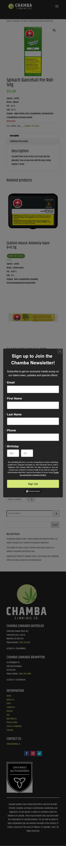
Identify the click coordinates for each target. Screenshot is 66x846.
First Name (14, 398)
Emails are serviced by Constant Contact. (39, 473)
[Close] (60, 351)
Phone (11, 430)
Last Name (14, 414)
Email (11, 382)
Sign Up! (33, 483)
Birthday (13, 446)
